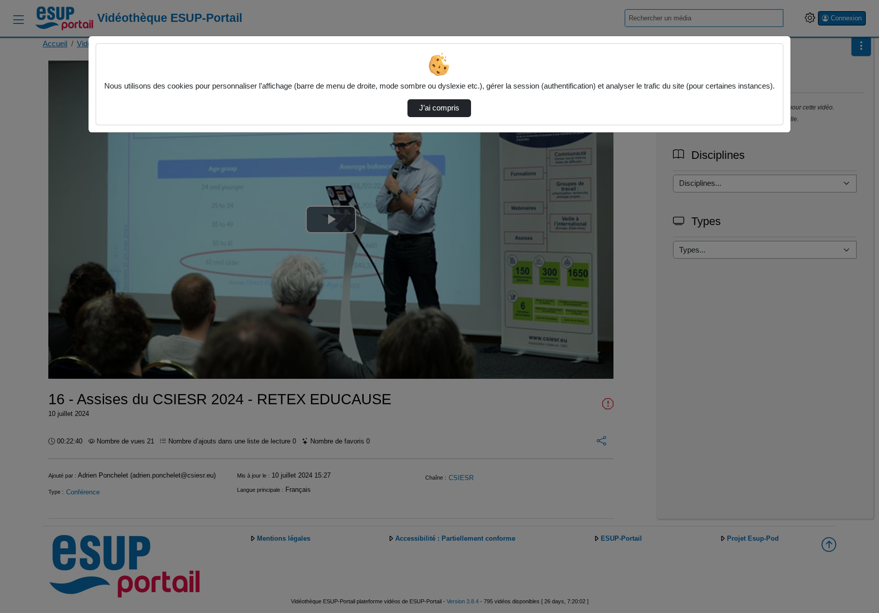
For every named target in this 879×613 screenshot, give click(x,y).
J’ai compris (439, 108)
